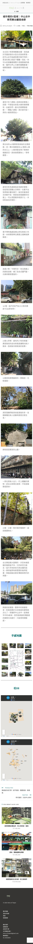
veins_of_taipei (7, 26)
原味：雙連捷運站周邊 (17, 852)
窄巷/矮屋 (30, 26)
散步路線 (5, 911)
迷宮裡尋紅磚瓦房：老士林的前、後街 (17, 826)
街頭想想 (5, 918)
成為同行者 (6, 929)
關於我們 (5, 924)
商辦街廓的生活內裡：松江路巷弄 (16, 879)
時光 (23, 26)
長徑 (4, 915)
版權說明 (5, 927)
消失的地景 (6, 913)
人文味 (18, 26)
